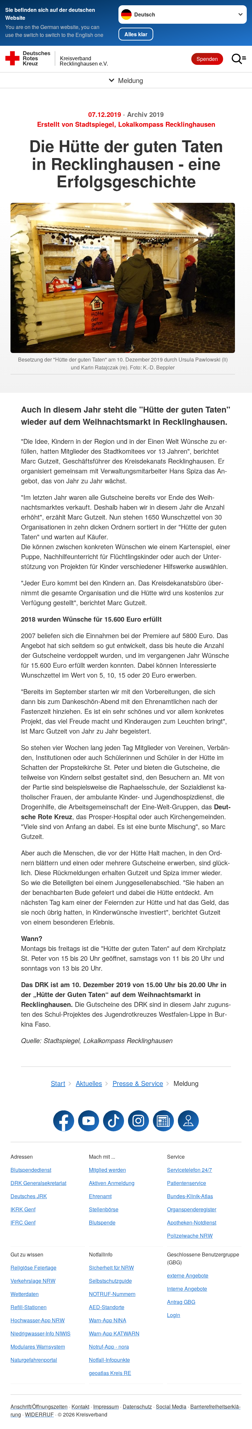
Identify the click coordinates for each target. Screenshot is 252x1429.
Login (173, 1315)
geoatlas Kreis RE (110, 1373)
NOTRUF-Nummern (112, 1294)
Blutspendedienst (30, 1169)
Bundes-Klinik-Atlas (190, 1196)
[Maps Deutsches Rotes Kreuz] (188, 1120)
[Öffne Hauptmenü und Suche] (239, 59)
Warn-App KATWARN (114, 1333)
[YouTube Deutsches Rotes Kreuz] (88, 1120)
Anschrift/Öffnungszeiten (39, 1406)
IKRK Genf (22, 1209)
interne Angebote (187, 1288)
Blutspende (102, 1222)
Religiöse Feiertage (33, 1267)
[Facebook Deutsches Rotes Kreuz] (63, 1120)
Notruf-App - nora (109, 1346)
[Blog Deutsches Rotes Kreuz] (163, 1120)
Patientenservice (186, 1183)
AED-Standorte (106, 1307)
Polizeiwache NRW (190, 1235)
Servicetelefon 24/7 (189, 1169)
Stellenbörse (103, 1209)
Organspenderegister (191, 1209)
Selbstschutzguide (110, 1280)
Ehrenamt (100, 1196)
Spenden (207, 59)
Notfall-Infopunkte (109, 1359)
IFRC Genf (22, 1222)
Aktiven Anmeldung (112, 1183)
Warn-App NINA (107, 1320)
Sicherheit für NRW (111, 1267)
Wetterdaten (24, 1294)
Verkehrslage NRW (32, 1280)
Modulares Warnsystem (37, 1346)
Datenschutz (137, 1406)
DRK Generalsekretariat (38, 1183)
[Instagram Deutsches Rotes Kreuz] (138, 1120)
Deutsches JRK (28, 1196)
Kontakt (80, 1406)
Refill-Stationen (28, 1307)
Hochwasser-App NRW (37, 1320)
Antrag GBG (181, 1302)
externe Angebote (187, 1275)
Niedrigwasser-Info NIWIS (40, 1333)
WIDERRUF (39, 1414)
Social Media (171, 1406)
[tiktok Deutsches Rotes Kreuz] (113, 1120)
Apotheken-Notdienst (191, 1222)
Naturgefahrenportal (33, 1359)
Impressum (106, 1406)
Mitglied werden (107, 1169)
